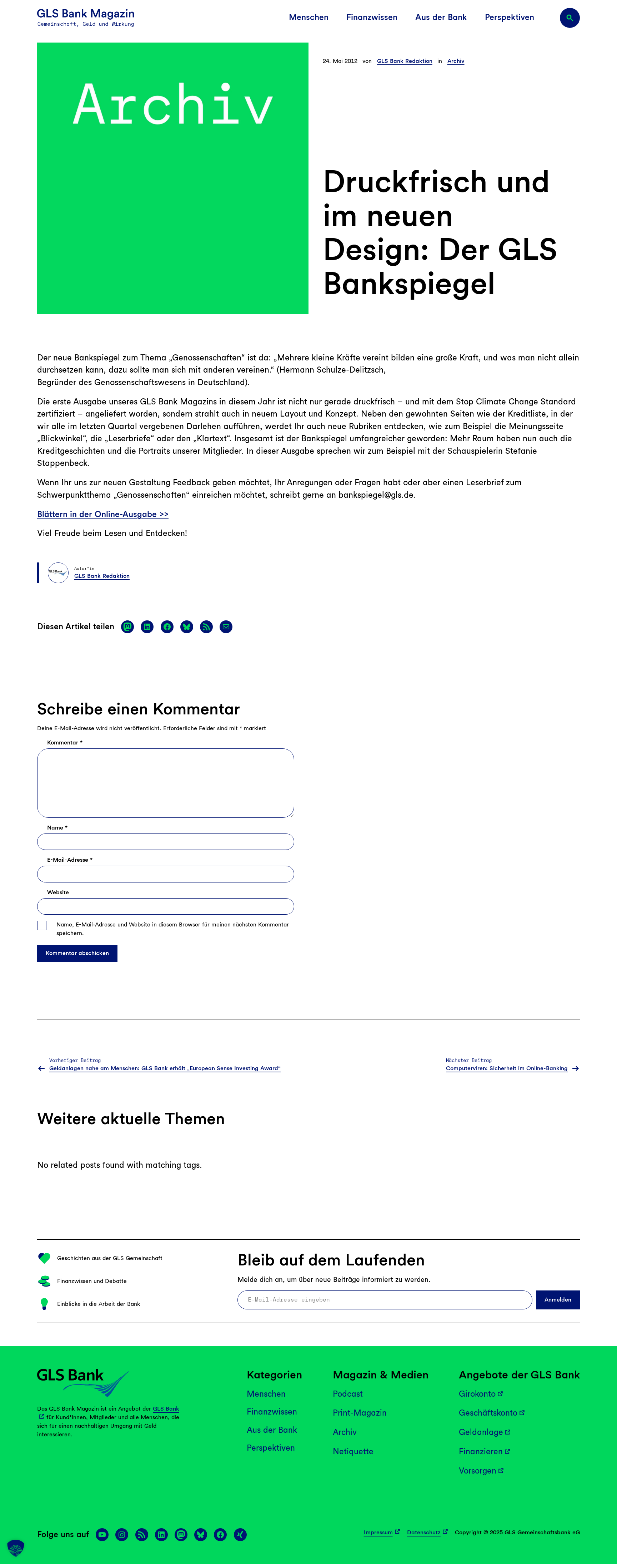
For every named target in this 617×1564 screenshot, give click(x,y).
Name (57, 827)
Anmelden (558, 1300)
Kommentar (64, 742)
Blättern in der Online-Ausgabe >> (103, 514)
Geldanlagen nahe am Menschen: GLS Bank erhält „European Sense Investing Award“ (165, 1068)
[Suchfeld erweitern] (570, 18)
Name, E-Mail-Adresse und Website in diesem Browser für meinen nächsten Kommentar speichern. (172, 928)
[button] (15, 1548)
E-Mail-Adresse (69, 859)
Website (58, 892)
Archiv (456, 61)
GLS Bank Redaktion (404, 61)
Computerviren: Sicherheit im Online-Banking (507, 1068)
